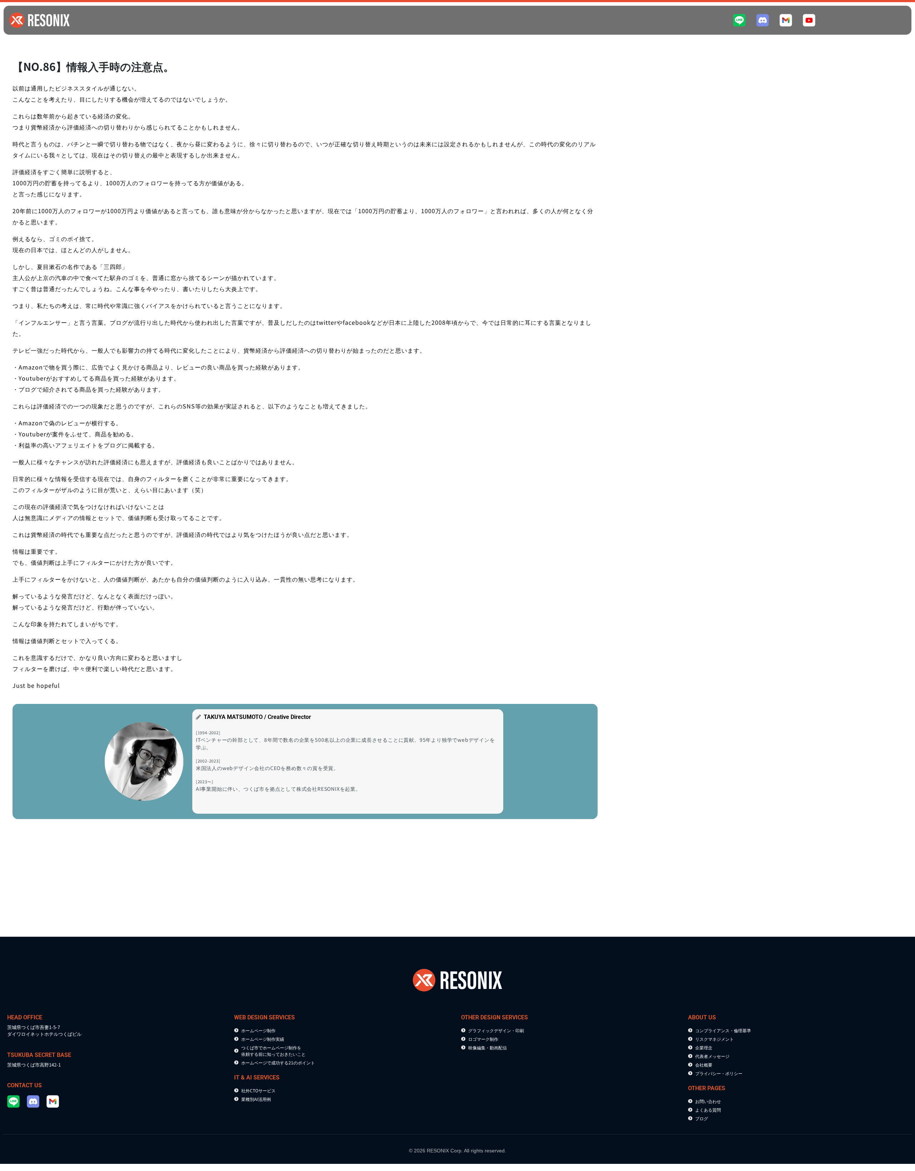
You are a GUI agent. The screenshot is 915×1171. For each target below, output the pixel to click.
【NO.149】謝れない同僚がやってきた (813, 160)
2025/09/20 (789, 778)
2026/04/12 (637, 402)
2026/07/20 (789, 154)
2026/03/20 (789, 402)
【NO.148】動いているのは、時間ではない (666, 287)
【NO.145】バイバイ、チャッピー (809, 408)
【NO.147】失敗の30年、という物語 (812, 287)
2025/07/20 (789, 905)
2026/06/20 (637, 281)
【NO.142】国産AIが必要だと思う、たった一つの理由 (677, 657)
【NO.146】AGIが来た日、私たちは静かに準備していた (678, 408)
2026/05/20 (789, 281)
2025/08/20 (637, 905)
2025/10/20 (637, 778)
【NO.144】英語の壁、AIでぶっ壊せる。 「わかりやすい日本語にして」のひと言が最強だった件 (686, 532)
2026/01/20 (789, 523)
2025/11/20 (789, 650)
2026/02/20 (637, 523)
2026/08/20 (637, 154)
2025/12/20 (637, 650)
